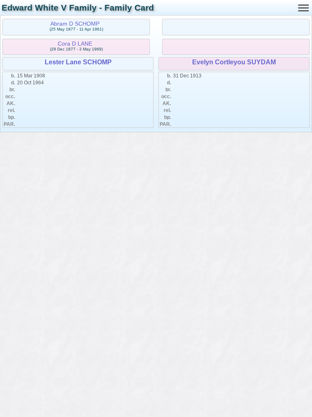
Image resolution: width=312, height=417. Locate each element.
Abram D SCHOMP (75, 23)
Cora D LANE (75, 43)
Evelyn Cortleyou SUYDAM (234, 62)
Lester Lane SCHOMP (78, 62)
